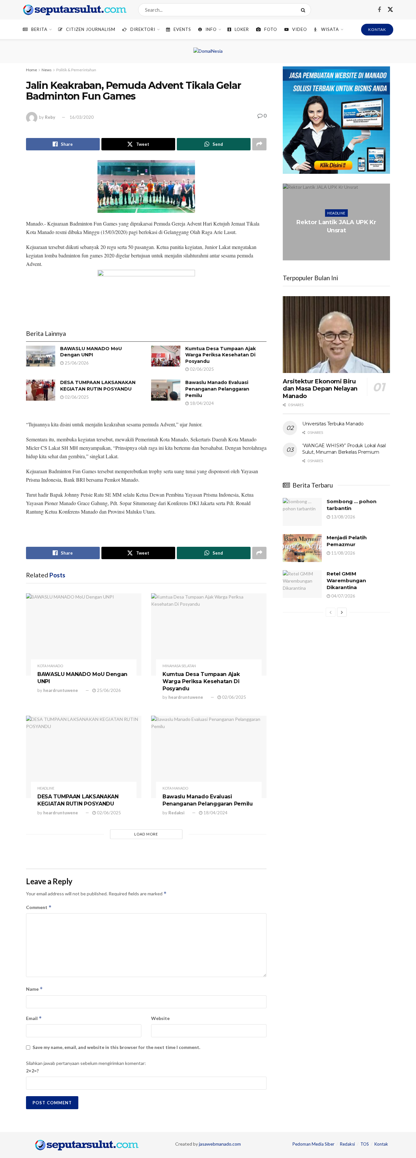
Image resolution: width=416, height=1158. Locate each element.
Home (31, 69)
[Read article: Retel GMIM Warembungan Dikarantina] (302, 584)
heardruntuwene (60, 690)
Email (34, 1018)
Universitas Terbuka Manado (333, 424)
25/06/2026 (76, 362)
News (47, 69)
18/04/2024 (201, 403)
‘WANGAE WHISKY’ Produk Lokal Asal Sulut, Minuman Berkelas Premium (344, 449)
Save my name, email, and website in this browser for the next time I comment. (116, 1047)
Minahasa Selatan (179, 666)
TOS (364, 1144)
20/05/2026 (337, 243)
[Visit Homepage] (75, 9)
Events (182, 29)
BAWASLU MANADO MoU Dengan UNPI (91, 352)
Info (211, 29)
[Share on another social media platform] (259, 144)
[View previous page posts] (330, 612)
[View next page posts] (342, 612)
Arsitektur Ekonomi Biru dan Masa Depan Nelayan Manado (320, 389)
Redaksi (176, 812)
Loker (242, 29)
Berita (39, 29)
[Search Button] (304, 9)
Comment (39, 907)
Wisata (330, 29)
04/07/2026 (342, 596)
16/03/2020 (82, 117)
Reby (50, 117)
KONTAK (377, 29)
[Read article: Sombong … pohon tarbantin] (302, 512)
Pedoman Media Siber (313, 1144)
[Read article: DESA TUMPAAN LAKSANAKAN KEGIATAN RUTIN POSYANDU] (40, 389)
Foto (270, 29)
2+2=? (32, 1070)
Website (160, 1018)
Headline (45, 788)
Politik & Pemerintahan (76, 69)
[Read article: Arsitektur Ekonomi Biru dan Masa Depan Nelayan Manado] (336, 334)
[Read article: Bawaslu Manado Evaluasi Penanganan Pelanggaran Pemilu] (165, 389)
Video (299, 29)
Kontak (381, 1144)
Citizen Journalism (90, 29)
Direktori (142, 29)
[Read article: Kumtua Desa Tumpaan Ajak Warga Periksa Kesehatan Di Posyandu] (165, 356)
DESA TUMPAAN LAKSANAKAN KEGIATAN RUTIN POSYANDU (98, 385)
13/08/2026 (342, 516)
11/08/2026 (342, 553)
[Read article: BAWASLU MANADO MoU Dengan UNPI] (40, 356)
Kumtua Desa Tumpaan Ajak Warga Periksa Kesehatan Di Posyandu (220, 355)
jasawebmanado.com (220, 1144)
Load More (146, 834)
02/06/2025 (201, 369)
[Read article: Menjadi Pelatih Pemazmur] (302, 548)
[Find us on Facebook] (379, 10)
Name (34, 989)
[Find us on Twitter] (390, 10)
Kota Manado (50, 666)
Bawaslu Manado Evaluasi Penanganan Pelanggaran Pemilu (217, 388)
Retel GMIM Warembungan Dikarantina (346, 580)
